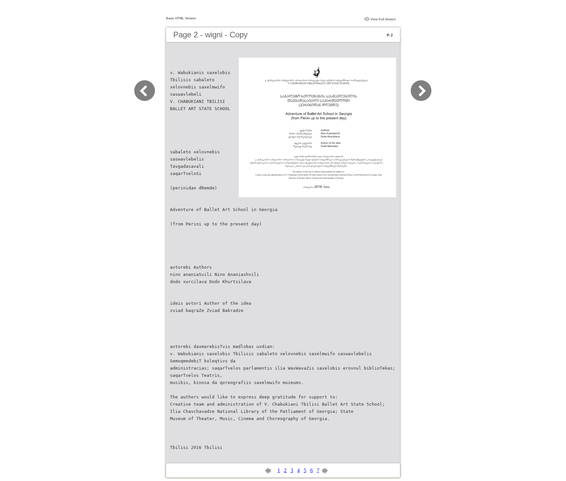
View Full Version (383, 19)
